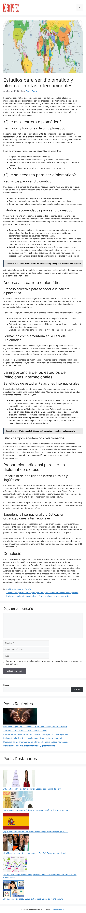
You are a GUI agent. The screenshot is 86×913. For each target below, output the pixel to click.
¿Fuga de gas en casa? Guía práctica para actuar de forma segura (33, 899)
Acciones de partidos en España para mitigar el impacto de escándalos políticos (42, 593)
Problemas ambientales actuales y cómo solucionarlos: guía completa (37, 596)
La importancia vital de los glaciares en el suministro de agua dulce (33, 738)
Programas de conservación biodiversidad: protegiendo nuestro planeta (35, 734)
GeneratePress (59, 909)
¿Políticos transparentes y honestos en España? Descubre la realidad (34, 853)
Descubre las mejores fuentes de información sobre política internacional (36, 742)
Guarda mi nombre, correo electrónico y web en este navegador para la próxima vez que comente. (44, 662)
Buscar (6, 685)
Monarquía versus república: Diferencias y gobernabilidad (29, 746)
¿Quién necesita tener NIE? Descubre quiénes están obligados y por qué (35, 810)
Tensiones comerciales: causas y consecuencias (25, 730)
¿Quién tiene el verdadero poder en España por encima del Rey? (32, 789)
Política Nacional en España (18, 589)
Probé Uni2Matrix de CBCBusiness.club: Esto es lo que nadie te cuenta (35, 727)
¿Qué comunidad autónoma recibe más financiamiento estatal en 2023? (35, 832)
